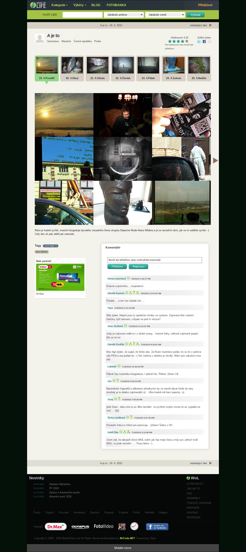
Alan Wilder (42, 252)
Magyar (163, 512)
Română (149, 512)
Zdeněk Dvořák (115, 344)
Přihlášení (205, 5)
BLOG (95, 5)
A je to (53, 35)
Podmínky (193, 498)
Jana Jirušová (115, 326)
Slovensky (79, 512)
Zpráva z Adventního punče (64, 492)
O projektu (195, 483)
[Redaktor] (130, 292)
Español (123, 512)
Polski (136, 512)
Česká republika (83, 41)
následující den (198, 25)
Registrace (139, 266)
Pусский (63, 512)
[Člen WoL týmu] (137, 292)
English (50, 512)
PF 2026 (54, 488)
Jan (109, 381)
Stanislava (53, 41)
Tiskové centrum (199, 503)
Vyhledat (195, 14)
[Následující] (215, 161)
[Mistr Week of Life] (133, 292)
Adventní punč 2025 (60, 496)
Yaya (110, 308)
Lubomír (111, 366)
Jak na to (193, 488)
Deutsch (94, 512)
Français (109, 512)
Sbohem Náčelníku (59, 484)
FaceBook (194, 517)
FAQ (189, 493)
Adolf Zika (112, 432)
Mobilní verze (122, 547)
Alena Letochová (116, 278)
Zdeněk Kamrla (115, 293)
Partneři (193, 507)
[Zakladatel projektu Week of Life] (128, 431)
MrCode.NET (127, 538)
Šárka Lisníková (116, 417)
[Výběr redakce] (128, 277)
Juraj (110, 399)
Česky (37, 512)
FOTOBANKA (116, 5)
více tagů (49, 246)
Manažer (66, 41)
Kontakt (193, 512)
